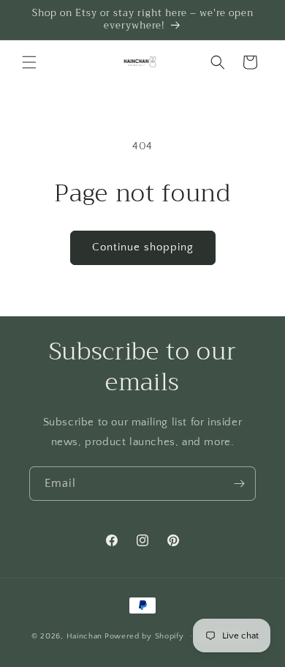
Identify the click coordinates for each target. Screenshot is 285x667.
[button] (29, 62)
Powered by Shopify (144, 635)
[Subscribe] (239, 483)
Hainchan (84, 635)
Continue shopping (143, 247)
